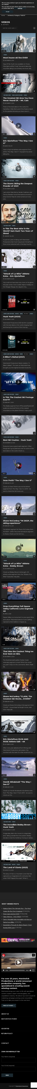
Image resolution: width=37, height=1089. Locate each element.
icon (18, 43)
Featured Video (7, 95)
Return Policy (7, 1033)
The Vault (26, 313)
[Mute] (30, 970)
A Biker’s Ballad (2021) (14, 357)
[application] (18, 962)
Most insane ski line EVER (15, 58)
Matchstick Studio (9, 1019)
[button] (18, 962)
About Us (5, 1014)
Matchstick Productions (22, 1086)
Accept (7, 11)
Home (3, 15)
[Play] (4, 970)
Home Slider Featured (17, 95)
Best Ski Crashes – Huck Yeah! (17, 440)
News (21, 313)
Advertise (5, 1029)
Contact (5, 1043)
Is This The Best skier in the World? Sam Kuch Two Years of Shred (18, 231)
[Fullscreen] (33, 970)
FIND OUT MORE (8, 1005)
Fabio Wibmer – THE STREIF (12, 917)
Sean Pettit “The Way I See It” (17, 480)
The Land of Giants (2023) (15, 867)
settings (20, 8)
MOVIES (17, 313)
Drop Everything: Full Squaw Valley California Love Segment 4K (18, 608)
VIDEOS (5, 54)
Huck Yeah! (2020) (11, 317)
